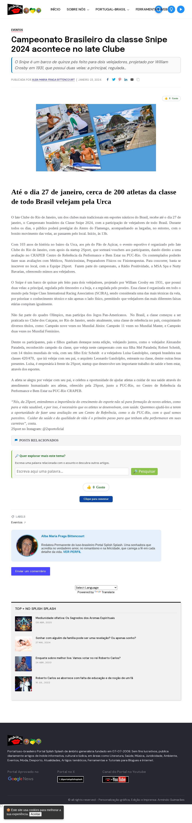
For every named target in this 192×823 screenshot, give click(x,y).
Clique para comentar (96, 499)
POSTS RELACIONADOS (38, 440)
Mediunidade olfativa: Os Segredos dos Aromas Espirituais (75, 618)
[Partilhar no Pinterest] (120, 79)
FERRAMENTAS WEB (151, 9)
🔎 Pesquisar (144, 471)
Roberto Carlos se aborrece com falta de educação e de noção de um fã (84, 678)
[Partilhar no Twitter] (114, 79)
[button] (171, 9)
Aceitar (35, 814)
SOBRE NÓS (76, 9)
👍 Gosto (171, 98)
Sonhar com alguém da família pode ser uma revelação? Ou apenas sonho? (86, 638)
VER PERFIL (72, 551)
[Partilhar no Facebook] (107, 79)
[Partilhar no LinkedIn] (126, 79)
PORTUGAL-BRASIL (111, 9)
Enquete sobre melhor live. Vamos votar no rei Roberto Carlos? (78, 658)
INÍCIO (55, 9)
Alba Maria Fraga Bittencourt (62, 536)
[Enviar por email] (132, 79)
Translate (108, 592)
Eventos (17, 30)
